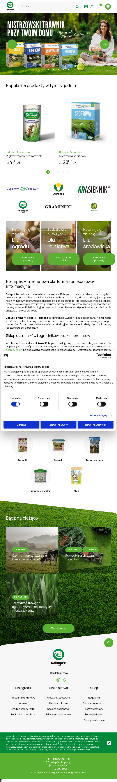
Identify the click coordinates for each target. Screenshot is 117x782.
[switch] (44, 404)
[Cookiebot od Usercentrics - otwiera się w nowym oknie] (100, 355)
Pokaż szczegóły (99, 415)
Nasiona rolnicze (58, 703)
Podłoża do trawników (23, 714)
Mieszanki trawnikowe (23, 697)
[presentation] (12, 44)
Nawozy (23, 703)
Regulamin (94, 697)
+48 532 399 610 (60, 759)
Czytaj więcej (58, 628)
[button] (48, 69)
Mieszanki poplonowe (58, 714)
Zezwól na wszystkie (95, 424)
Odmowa (21, 424)
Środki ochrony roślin (23, 709)
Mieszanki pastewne (58, 697)
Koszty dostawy (94, 709)
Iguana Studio (78, 772)
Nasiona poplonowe (58, 709)
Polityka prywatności (94, 703)
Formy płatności (94, 714)
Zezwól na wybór (59, 424)
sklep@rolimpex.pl (61, 762)
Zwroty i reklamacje (94, 720)
